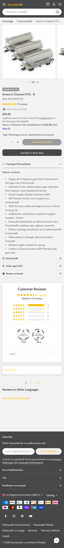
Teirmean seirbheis (50, 530)
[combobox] (32, 12)
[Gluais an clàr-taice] (4, 4)
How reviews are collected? (16, 398)
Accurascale (16, 542)
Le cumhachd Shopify (34, 542)
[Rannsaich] (57, 12)
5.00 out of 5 (40, 295)
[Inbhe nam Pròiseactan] (48, 4)
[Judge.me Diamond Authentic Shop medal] (23, 335)
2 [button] (30, 382)
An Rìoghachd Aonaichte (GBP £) (23, 494)
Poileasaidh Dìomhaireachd (16, 524)
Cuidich (6, 536)
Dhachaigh (7, 21)
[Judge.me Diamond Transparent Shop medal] (38, 335)
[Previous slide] (29, 82)
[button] (9, 104)
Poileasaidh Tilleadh (43, 524)
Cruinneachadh (24, 21)
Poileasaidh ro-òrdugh (13, 530)
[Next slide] (37, 82)
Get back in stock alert (32, 153)
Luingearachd (45, 118)
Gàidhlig (50, 495)
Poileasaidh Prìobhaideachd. (31, 462)
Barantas (32, 530)
